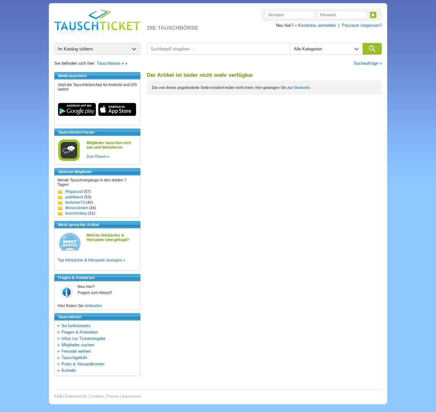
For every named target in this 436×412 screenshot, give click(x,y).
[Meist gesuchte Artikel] (70, 250)
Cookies (97, 396)
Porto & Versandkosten (83, 364)
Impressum (131, 396)
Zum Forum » (97, 156)
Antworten (93, 306)
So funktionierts (76, 325)
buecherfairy (76, 213)
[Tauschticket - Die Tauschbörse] (97, 23)
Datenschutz (76, 396)
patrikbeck (74, 197)
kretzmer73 (75, 202)
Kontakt (69, 370)
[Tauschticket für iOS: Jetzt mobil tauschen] (117, 115)
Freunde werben (76, 351)
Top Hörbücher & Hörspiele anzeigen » (91, 260)
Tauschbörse (108, 63)
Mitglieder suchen (78, 344)
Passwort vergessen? (362, 25)
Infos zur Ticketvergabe (83, 338)
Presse (113, 396)
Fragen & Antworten (80, 332)
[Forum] (69, 160)
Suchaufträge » (368, 63)
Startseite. (302, 87)
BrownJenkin (76, 208)
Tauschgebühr (74, 357)
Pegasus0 (74, 191)
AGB (58, 396)
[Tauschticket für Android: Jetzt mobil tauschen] (77, 115)
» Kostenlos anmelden (315, 25)
